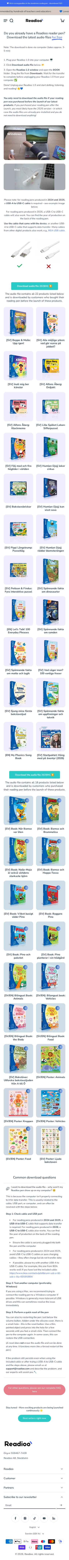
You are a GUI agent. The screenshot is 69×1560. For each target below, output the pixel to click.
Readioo (28, 1554)
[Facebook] (15, 1518)
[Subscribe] (60, 1505)
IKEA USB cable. (56, 230)
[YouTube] (44, 1518)
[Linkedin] (54, 1518)
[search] (11, 20)
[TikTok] (35, 1518)
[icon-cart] (61, 20)
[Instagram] (25, 1518)
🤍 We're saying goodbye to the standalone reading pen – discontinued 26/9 (34, 3)
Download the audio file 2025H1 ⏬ (34, 774)
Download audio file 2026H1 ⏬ (34, 286)
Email (8, 1505)
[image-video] (34, 142)
